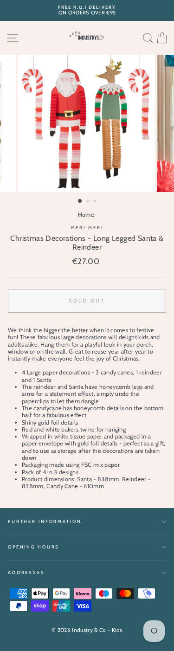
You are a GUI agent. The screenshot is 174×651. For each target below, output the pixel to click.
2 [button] (88, 202)
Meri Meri (87, 227)
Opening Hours (33, 546)
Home (86, 214)
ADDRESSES (26, 572)
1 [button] (80, 201)
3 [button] (96, 202)
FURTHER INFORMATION (45, 521)
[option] (87, 10)
